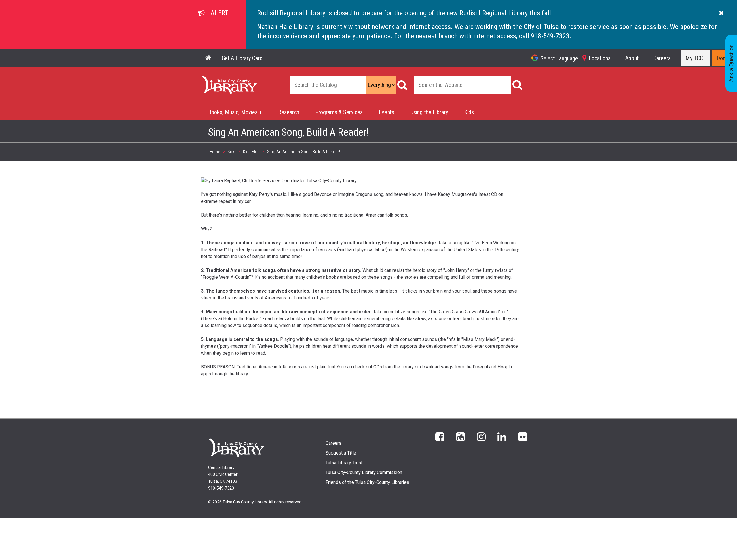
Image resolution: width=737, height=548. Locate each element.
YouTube (460, 436)
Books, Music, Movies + (235, 112)
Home (208, 79)
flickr (522, 436)
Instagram (481, 436)
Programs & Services (339, 112)
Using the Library (429, 112)
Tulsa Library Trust (344, 462)
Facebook (439, 436)
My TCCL (695, 58)
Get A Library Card (242, 58)
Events (386, 112)
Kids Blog (251, 151)
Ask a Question (731, 63)
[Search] (402, 85)
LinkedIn (501, 436)
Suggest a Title (341, 453)
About (632, 58)
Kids (469, 112)
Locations (600, 58)
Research (288, 112)
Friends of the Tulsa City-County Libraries (367, 482)
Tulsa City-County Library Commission (364, 472)
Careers (662, 58)
